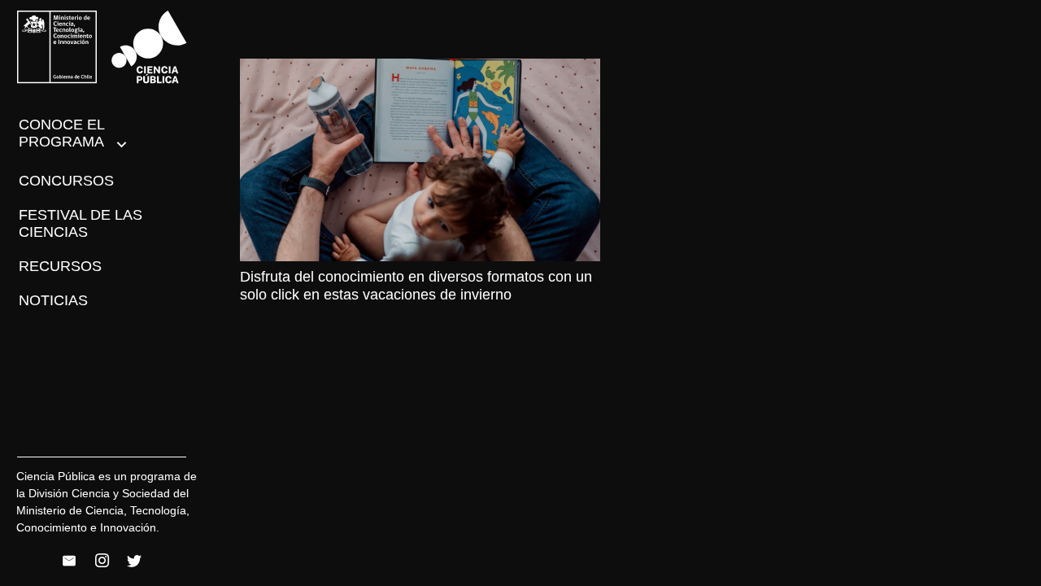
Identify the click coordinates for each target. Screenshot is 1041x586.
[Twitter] (134, 560)
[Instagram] (101, 560)
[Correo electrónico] (69, 560)
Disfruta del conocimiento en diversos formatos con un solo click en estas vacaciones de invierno (416, 286)
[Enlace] (102, 47)
